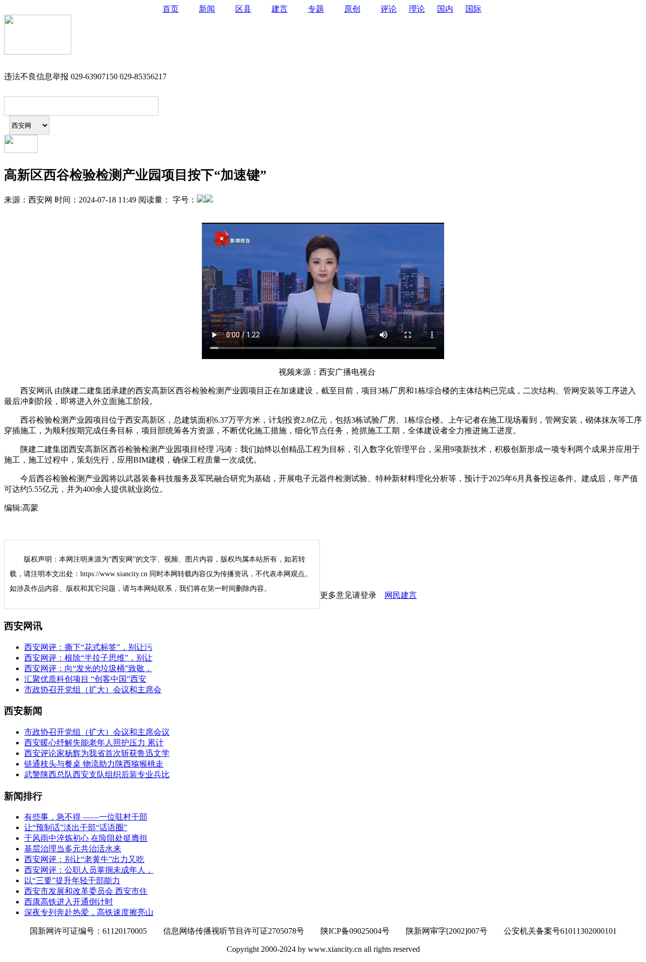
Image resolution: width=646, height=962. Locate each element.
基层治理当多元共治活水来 (72, 848)
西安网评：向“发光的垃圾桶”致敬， (88, 668)
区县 (243, 9)
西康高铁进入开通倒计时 (68, 901)
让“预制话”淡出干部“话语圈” (75, 827)
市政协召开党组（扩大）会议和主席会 (93, 689)
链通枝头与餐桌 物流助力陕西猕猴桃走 (94, 764)
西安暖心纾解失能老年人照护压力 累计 (94, 742)
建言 (280, 9)
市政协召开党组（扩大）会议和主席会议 (97, 732)
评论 (389, 9)
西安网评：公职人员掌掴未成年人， (88, 870)
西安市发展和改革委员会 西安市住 (85, 891)
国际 (473, 9)
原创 (352, 9)
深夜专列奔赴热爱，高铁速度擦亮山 (88, 912)
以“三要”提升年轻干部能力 (72, 880)
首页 (171, 9)
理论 (417, 9)
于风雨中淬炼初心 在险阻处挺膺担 (85, 838)
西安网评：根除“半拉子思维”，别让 (88, 657)
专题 (316, 9)
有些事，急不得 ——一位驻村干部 (85, 817)
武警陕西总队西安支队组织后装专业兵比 (97, 774)
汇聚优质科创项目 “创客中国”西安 (85, 679)
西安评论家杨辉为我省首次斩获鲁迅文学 (97, 753)
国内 (445, 9)
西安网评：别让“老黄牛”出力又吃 (84, 859)
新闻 (207, 9)
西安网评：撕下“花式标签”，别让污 (88, 647)
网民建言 (401, 595)
